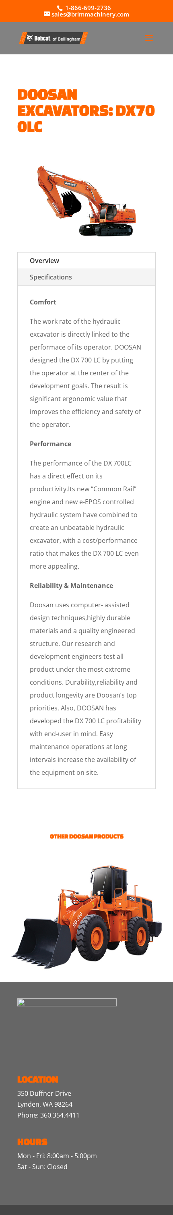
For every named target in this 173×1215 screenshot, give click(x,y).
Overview (44, 260)
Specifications (51, 277)
